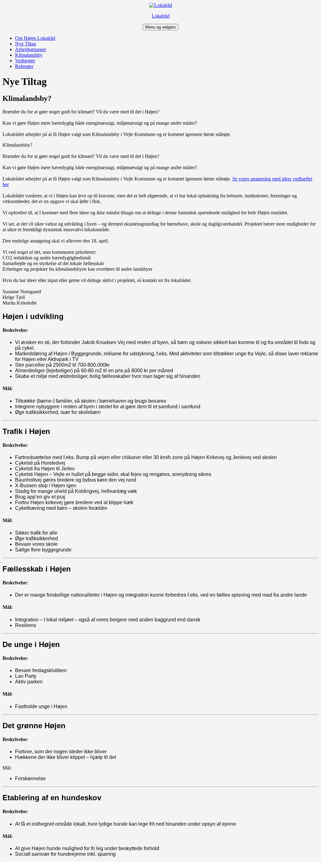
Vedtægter (25, 60)
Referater (24, 66)
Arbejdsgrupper (30, 49)
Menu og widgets (160, 27)
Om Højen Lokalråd (35, 38)
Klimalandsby (29, 55)
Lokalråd (161, 15)
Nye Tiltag (25, 43)
